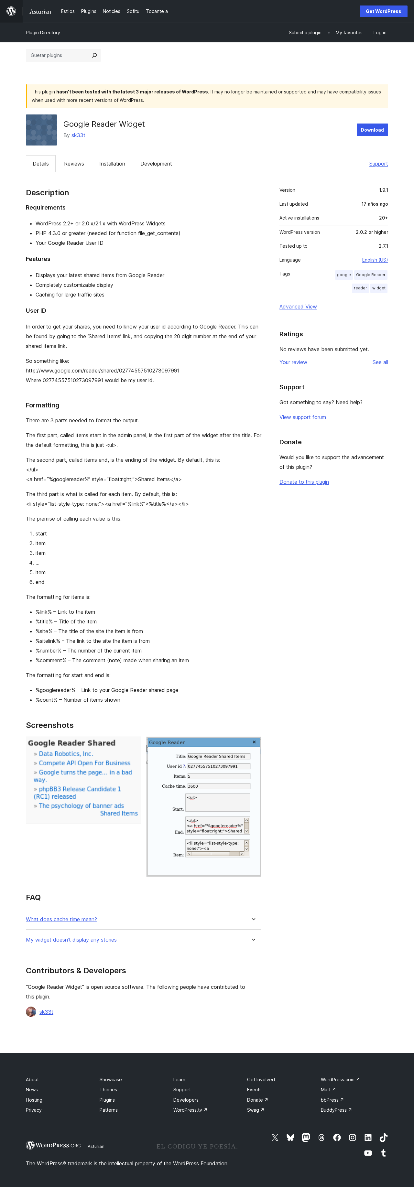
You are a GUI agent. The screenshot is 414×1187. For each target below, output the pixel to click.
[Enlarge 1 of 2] (132, 745)
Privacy (34, 1110)
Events (254, 1089)
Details (41, 163)
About (32, 1079)
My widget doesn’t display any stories (71, 940)
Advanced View (298, 306)
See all (380, 362)
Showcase (111, 1079)
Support (378, 163)
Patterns (109, 1110)
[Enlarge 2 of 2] (252, 745)
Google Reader (371, 274)
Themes (108, 1089)
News (32, 1089)
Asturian (96, 1146)
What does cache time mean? (61, 919)
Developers (186, 1100)
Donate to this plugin (304, 482)
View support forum (302, 417)
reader (360, 288)
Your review (293, 362)
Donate (257, 1100)
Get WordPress (383, 11)
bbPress (332, 1100)
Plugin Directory (43, 32)
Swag (256, 1110)
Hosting (34, 1100)
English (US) (375, 260)
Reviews (74, 163)
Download (372, 130)
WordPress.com (340, 1079)
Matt (328, 1089)
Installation (112, 163)
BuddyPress (336, 1110)
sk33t (78, 135)
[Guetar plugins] (94, 55)
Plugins (107, 1100)
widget (379, 288)
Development (156, 163)
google (344, 274)
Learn (179, 1079)
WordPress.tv (190, 1110)
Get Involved (261, 1079)
